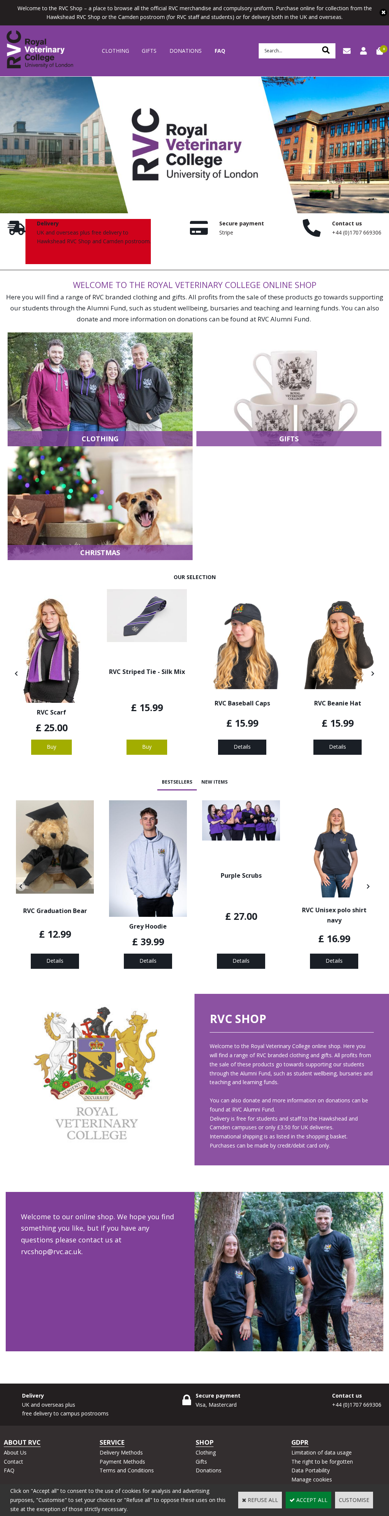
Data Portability (310, 1470)
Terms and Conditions (127, 1470)
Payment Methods (122, 1461)
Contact (13, 1461)
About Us (15, 1452)
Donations (185, 50)
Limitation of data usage (321, 1452)
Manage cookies (311, 1479)
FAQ (220, 50)
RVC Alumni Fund (284, 319)
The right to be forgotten (322, 1461)
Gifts (149, 50)
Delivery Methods (121, 1452)
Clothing (115, 50)
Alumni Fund (106, 308)
